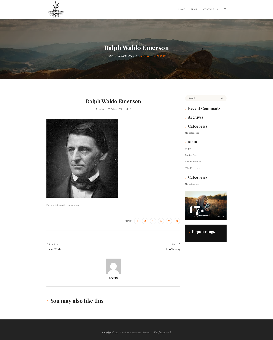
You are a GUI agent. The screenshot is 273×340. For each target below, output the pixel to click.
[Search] (222, 98)
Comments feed (193, 161)
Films (194, 9)
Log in (188, 148)
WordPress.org (192, 168)
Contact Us (210, 9)
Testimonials (126, 56)
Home (182, 9)
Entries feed (191, 155)
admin (102, 109)
